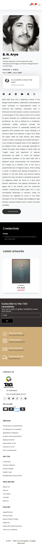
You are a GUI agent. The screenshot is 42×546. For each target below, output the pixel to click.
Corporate (7, 462)
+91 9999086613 (11, 391)
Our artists (7, 494)
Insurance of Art (9, 447)
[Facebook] (6, 94)
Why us (5, 490)
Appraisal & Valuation (10, 433)
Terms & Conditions (10, 530)
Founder (6, 497)
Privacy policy (8, 516)
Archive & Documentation (12, 436)
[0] (30, 5)
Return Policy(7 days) (10, 519)
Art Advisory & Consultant (12, 429)
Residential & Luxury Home (12, 476)
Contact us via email (17, 84)
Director (6, 501)
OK (7, 321)
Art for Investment (9, 450)
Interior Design (8, 469)
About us (6, 487)
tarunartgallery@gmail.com (16, 394)
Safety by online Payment (12, 526)
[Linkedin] (18, 94)
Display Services (8, 440)
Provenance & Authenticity (12, 426)
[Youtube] (24, 94)
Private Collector (9, 465)
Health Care (7, 472)
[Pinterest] (30, 94)
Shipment (6, 523)
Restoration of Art (9, 443)
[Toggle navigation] (39, 4)
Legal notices (8, 512)
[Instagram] (36, 94)
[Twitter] (12, 94)
